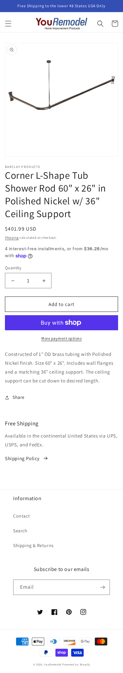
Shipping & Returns (33, 545)
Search (20, 531)
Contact (21, 516)
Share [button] (18, 397)
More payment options (61, 338)
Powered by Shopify (76, 664)
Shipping (12, 237)
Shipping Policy (22, 458)
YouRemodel (52, 664)
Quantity (13, 268)
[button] (8, 23)
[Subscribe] (102, 587)
